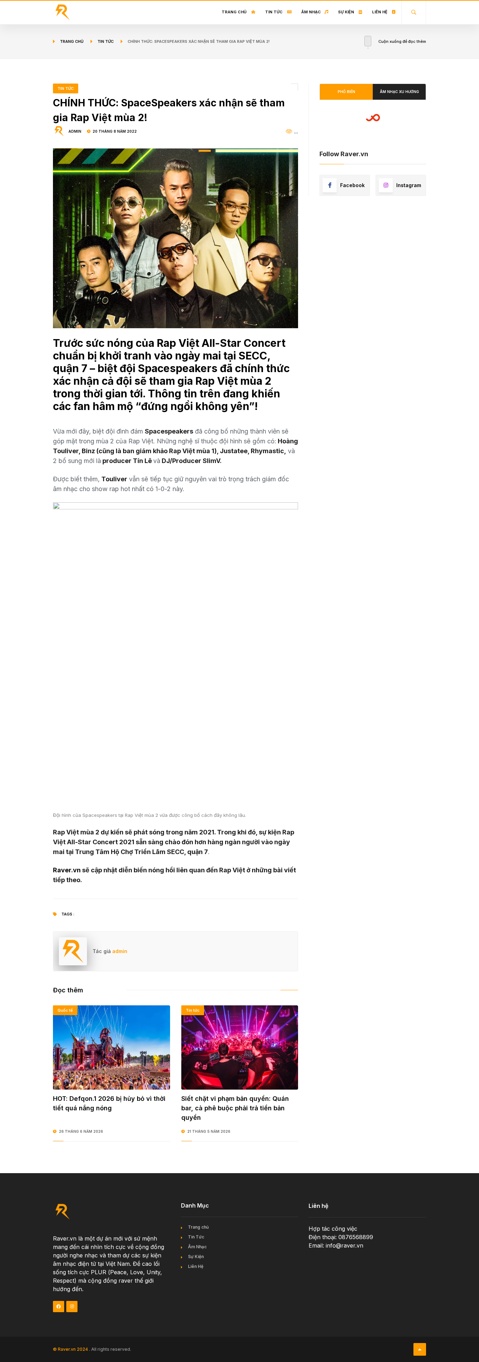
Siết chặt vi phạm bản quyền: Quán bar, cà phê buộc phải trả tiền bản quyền (235, 1108)
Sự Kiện (346, 11)
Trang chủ (235, 11)
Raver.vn (67, 870)
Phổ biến (346, 92)
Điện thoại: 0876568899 (341, 1237)
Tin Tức (274, 11)
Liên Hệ (380, 11)
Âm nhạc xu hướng (399, 92)
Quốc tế (65, 1010)
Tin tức (105, 41)
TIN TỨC (66, 88)
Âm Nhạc (311, 11)
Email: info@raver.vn (336, 1245)
